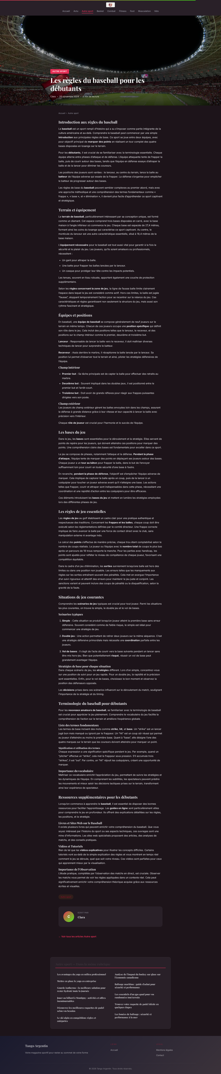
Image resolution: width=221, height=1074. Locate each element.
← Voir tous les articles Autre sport (77, 936)
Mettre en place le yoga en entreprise (76, 981)
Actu (76, 11)
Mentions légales (164, 1050)
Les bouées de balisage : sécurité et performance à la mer (133, 1016)
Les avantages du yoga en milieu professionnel (81, 974)
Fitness (122, 11)
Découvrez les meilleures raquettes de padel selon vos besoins (80, 1009)
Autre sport (87, 11)
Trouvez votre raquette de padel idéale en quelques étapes (137, 1006)
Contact (160, 1055)
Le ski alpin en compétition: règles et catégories (76, 1019)
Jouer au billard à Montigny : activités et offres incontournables (81, 999)
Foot (132, 11)
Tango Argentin (36, 1046)
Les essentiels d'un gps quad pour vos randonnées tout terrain (134, 996)
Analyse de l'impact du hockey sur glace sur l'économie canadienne (138, 976)
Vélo (156, 11)
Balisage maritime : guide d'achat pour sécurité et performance (135, 986)
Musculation (144, 11)
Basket (100, 11)
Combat (111, 11)
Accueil (66, 11)
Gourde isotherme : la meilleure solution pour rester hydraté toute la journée (81, 989)
